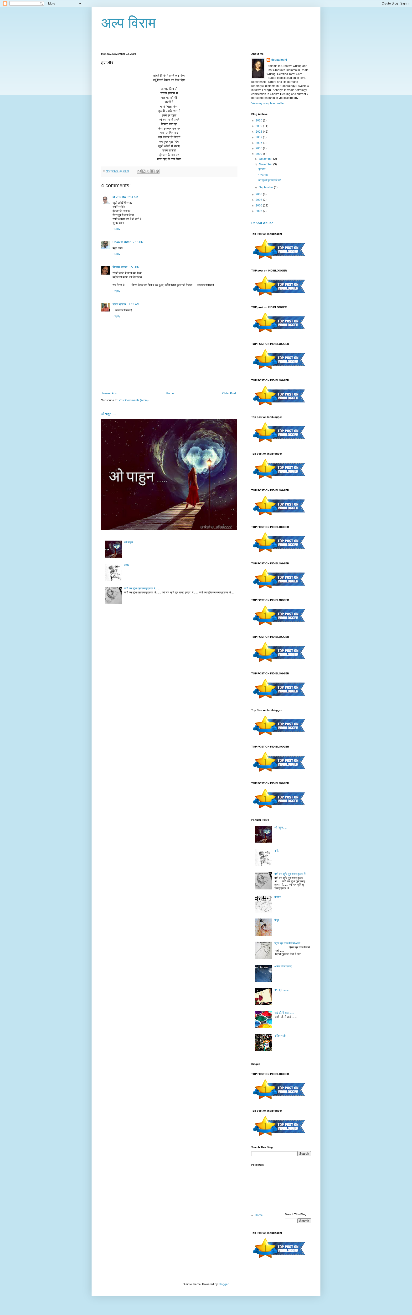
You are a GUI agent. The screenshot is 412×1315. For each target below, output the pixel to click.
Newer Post (109, 393)
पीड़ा (276, 920)
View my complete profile (267, 103)
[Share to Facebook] (152, 171)
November (266, 164)
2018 (259, 131)
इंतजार (261, 169)
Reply (116, 229)
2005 (259, 211)
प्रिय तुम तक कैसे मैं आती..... (289, 943)
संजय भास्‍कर (120, 304)
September (266, 187)
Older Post (229, 393)
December (266, 159)
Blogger (223, 1284)
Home (170, 393)
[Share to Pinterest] (157, 171)
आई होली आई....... (284, 1012)
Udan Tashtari (122, 242)
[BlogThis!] (143, 171)
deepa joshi (279, 59)
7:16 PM (138, 242)
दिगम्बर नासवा (120, 267)
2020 (259, 120)
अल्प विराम (128, 23)
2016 (259, 143)
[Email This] (139, 171)
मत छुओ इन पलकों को (269, 180)
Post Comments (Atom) (134, 400)
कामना (277, 897)
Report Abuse (262, 223)
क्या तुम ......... (281, 989)
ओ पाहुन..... (108, 414)
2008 (259, 194)
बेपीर (126, 565)
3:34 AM (133, 197)
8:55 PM (134, 267)
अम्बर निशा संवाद (283, 966)
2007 (259, 199)
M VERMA (119, 197)
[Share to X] (148, 171)
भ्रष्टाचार (263, 174)
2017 (259, 137)
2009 (259, 154)
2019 (259, 126)
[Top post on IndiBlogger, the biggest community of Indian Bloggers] (279, 259)
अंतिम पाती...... (282, 1036)
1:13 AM (134, 304)
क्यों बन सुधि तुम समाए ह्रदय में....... (142, 588)
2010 (259, 148)
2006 (259, 205)
